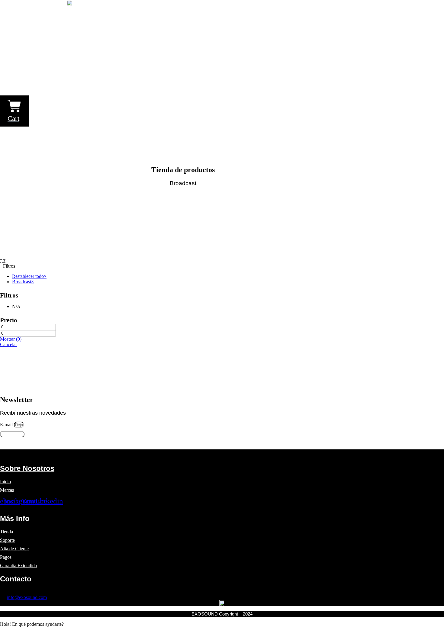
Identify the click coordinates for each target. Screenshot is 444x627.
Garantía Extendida (18, 565)
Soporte (7, 540)
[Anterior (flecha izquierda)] (10, 313)
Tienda (6, 531)
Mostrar (10, 339)
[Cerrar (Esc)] (437, 6)
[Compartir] (424, 6)
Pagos (5, 557)
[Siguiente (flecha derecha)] (433, 313)
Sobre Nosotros (27, 468)
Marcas (7, 490)
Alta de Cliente (14, 548)
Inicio (5, 481)
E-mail (7, 424)
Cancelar (8, 344)
